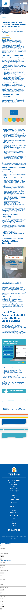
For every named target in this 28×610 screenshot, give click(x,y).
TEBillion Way (14, 507)
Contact (14, 525)
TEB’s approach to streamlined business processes (12, 90)
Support (14, 521)
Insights (4, 17)
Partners (14, 520)
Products (14, 495)
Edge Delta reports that (7, 282)
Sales (14, 518)
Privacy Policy (14, 538)
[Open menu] (25, 2)
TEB (14, 497)
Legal (14, 486)
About (14, 505)
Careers (14, 508)
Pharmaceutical (14, 492)
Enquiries (14, 523)
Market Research (14, 490)
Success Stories (14, 512)
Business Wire (5, 50)
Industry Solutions (14, 480)
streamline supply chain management (14, 200)
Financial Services (14, 482)
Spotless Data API (14, 499)
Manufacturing (14, 488)
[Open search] (21, 2)
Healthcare (14, 484)
